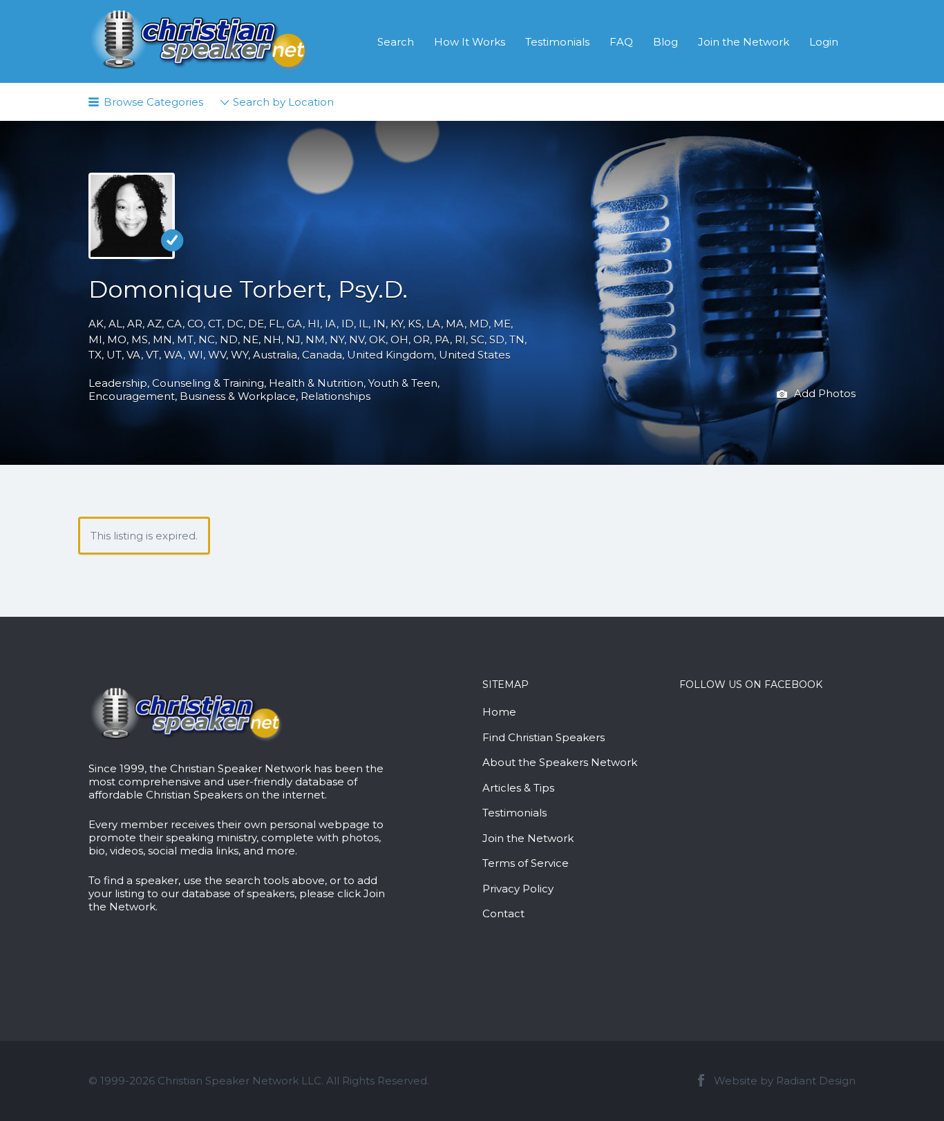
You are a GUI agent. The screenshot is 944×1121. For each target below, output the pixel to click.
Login (823, 41)
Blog (665, 41)
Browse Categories (153, 101)
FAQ (621, 41)
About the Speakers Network (559, 762)
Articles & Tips (518, 787)
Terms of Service (525, 863)
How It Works (469, 41)
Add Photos (823, 392)
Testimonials (557, 41)
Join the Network (743, 41)
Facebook (701, 1080)
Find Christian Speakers (543, 737)
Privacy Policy (518, 888)
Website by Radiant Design (785, 1080)
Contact (503, 913)
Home (499, 711)
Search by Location (283, 101)
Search (395, 41)
